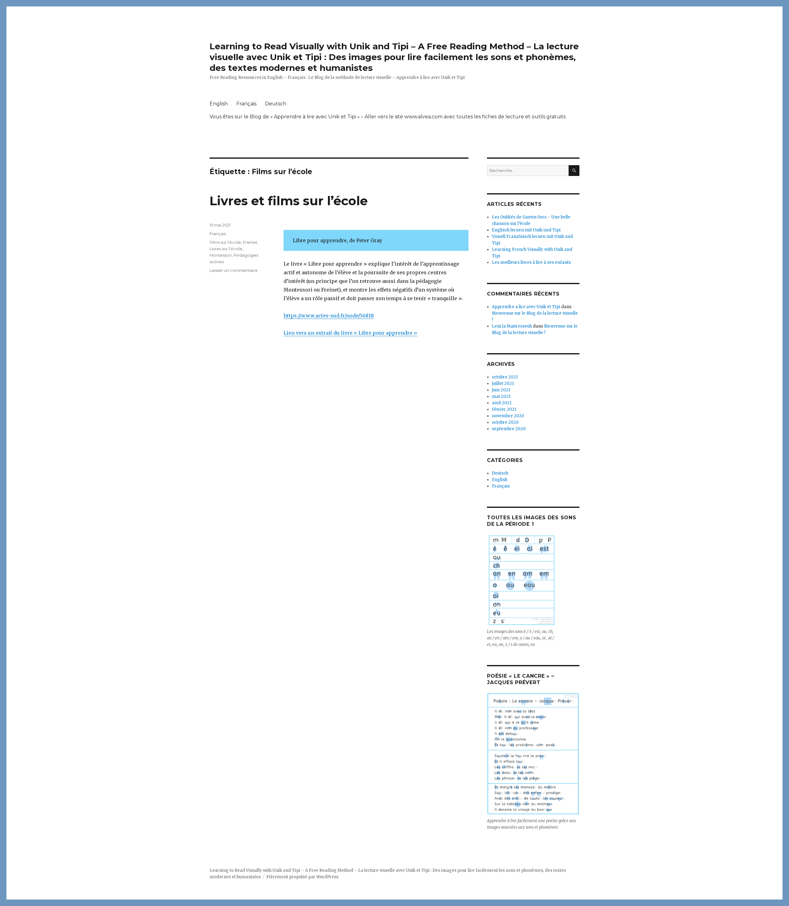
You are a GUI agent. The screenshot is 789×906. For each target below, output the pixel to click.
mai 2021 (501, 396)
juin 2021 (501, 390)
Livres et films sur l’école (289, 200)
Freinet (250, 242)
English (219, 104)
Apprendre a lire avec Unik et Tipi (526, 306)
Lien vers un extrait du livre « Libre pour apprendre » (350, 333)
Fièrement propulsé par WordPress (302, 876)
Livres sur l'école (226, 248)
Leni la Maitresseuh (512, 326)
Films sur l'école (225, 242)
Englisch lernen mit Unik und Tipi (526, 230)
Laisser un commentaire (234, 270)
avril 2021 (501, 403)
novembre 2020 (508, 415)
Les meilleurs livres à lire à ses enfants (531, 262)
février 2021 (504, 409)
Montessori (221, 255)
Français (246, 104)
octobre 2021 (505, 377)
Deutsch (275, 104)
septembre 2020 (509, 428)
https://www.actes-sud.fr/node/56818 (329, 315)
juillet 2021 (503, 383)
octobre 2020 (505, 422)
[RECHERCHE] (574, 170)
